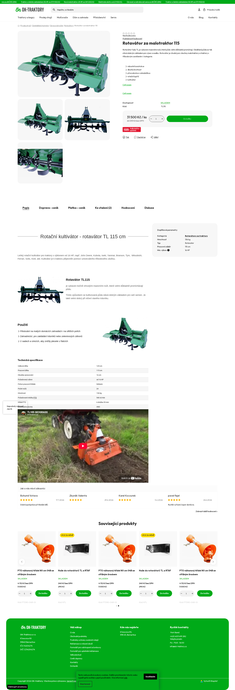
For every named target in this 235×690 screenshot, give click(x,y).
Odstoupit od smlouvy (17, 687)
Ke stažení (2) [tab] (103, 207)
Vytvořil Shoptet (210, 681)
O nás (191, 17)
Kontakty (212, 17)
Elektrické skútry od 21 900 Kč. (102, 2)
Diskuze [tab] (149, 207)
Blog (201, 17)
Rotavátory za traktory (196, 236)
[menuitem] (26, 17)
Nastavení (85, 684)
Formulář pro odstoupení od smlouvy (86, 647)
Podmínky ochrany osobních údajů (84, 640)
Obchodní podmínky (78, 636)
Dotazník (74, 666)
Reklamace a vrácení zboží (81, 643)
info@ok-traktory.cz (178, 646)
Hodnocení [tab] (128, 207)
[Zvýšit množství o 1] (162, 119)
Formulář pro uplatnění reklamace (84, 651)
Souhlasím (150, 676)
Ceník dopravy (76, 658)
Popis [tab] (26, 207)
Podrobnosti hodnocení (132, 38)
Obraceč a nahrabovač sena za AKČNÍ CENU (136, 2)
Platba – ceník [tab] (76, 207)
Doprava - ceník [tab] (48, 207)
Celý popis (127, 85)
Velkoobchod (76, 655)
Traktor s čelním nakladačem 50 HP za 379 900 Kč (32, 2)
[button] (116, 605)
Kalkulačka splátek (134, 129)
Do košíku (187, 119)
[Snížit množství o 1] (151, 119)
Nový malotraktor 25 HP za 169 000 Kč (71, 2)
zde (125, 677)
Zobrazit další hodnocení (206, 511)
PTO (35, 398)
